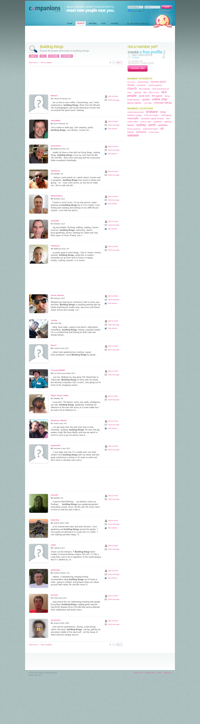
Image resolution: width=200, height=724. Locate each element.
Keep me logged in (137, 11)
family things (143, 82)
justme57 (54, 495)
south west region (150, 129)
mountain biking (163, 102)
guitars (146, 99)
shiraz (129, 92)
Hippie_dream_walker (59, 395)
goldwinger (55, 570)
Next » (119, 62)
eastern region (145, 122)
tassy (163, 112)
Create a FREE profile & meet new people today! (147, 54)
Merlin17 (54, 96)
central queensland (135, 112)
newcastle (133, 118)
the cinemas (144, 89)
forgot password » (165, 10)
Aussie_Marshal (57, 295)
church (132, 88)
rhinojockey (55, 620)
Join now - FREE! (138, 68)
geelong (167, 121)
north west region (151, 115)
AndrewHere (56, 146)
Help (159, 673)
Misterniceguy (56, 196)
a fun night (148, 103)
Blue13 (53, 345)
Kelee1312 (55, 520)
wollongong (166, 115)
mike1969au (55, 121)
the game (157, 96)
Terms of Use (138, 673)
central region (154, 132)
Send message (113, 100)
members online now (139, 24)
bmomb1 (54, 595)
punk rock (144, 96)
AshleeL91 (55, 246)
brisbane (152, 111)
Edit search (33, 62)
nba (145, 92)
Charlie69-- (55, 221)
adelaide (133, 135)
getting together (134, 103)
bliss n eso (154, 92)
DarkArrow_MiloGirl (59, 420)
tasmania (141, 132)
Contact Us (168, 673)
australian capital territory (152, 118)
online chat (159, 99)
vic (162, 128)
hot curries (131, 82)
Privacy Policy (150, 673)
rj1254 (53, 545)
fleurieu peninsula (133, 129)
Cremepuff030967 (58, 370)
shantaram (141, 85)
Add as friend (113, 96)
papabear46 (55, 445)
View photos (112, 129)
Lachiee (54, 320)
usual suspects (155, 85)
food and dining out (160, 89)
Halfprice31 (55, 171)
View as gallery (46, 62)
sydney (141, 125)
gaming (137, 92)
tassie (130, 125)
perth (152, 125)
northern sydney (134, 115)
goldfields (158, 122)
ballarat (130, 132)
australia (163, 125)
